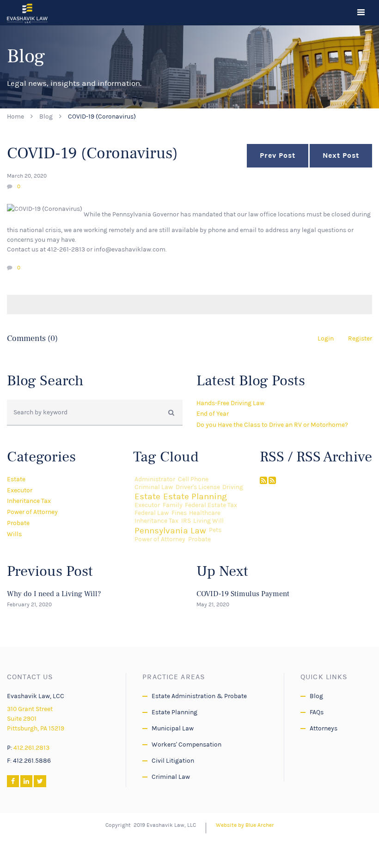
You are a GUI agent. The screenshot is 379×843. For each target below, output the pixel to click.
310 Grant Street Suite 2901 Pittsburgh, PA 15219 (35, 718)
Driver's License (198, 487)
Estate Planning (195, 496)
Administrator (154, 479)
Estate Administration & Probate (199, 696)
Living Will (208, 521)
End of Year (212, 414)
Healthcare (204, 513)
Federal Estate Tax (211, 505)
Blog (46, 116)
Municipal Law (173, 728)
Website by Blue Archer (245, 825)
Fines (179, 513)
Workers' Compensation (186, 744)
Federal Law (151, 513)
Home (15, 116)
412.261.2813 (31, 748)
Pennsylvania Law (170, 530)
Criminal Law (153, 487)
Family (173, 505)
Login (326, 338)
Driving (232, 487)
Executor (19, 490)
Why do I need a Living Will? (54, 593)
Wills (14, 534)
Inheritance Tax (29, 501)
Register (360, 338)
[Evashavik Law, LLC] (27, 13)
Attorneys (323, 728)
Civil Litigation (173, 761)
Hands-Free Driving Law (230, 403)
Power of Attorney (32, 512)
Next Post (341, 155)
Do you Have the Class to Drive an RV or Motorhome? (272, 425)
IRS (186, 521)
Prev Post (277, 155)
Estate (16, 479)
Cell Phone (193, 479)
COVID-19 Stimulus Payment (242, 593)
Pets (215, 530)
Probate (18, 523)
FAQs (317, 712)
